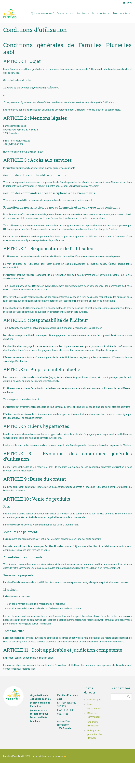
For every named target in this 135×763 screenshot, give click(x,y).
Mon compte (94, 699)
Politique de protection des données (94, 734)
